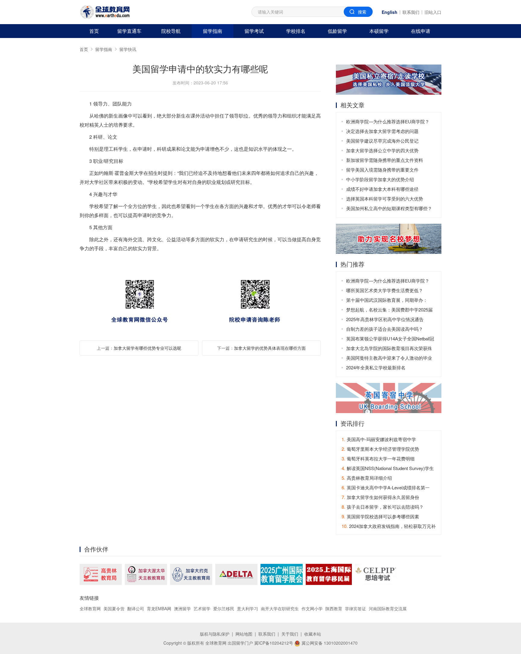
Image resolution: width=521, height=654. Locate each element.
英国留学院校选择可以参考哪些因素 (380, 516)
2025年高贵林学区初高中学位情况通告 (385, 319)
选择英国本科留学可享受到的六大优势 (384, 198)
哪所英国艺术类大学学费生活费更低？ (384, 290)
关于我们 (289, 634)
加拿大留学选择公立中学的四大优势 (382, 150)
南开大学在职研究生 (280, 608)
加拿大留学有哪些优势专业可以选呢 (147, 348)
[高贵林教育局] (101, 574)
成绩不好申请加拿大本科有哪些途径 (382, 189)
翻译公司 (135, 608)
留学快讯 (127, 49)
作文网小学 (312, 608)
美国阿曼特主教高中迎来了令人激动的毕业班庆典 (389, 359)
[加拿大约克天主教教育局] (191, 574)
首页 (94, 30)
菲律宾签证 (355, 608)
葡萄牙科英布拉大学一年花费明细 (378, 458)
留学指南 (212, 30)
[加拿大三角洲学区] (236, 574)
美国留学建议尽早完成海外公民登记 (382, 140)
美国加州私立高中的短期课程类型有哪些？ (389, 208)
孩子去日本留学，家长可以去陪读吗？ (383, 507)
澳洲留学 (182, 608)
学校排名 (295, 30)
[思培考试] (376, 574)
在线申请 (420, 30)
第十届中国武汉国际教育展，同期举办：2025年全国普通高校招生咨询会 (387, 301)
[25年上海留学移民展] (329, 574)
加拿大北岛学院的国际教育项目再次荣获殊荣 (389, 349)
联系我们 (411, 12)
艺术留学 (202, 608)
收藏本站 (312, 634)
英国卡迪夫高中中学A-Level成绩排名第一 (386, 487)
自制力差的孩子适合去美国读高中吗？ (384, 329)
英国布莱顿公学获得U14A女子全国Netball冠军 (390, 339)
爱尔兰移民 (223, 608)
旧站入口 (433, 12)
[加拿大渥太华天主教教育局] (146, 574)
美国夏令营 (114, 608)
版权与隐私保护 (214, 634)
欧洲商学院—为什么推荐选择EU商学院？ (387, 121)
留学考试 (254, 30)
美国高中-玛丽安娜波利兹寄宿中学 (379, 439)
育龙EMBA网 (159, 608)
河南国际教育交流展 (388, 608)
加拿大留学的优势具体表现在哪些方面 (270, 348)
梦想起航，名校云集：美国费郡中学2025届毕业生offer (389, 310)
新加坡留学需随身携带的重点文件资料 (384, 160)
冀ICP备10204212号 (273, 643)
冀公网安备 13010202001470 (329, 643)
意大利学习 (247, 608)
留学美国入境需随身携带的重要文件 (382, 169)
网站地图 (243, 634)
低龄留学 (337, 30)
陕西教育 (333, 608)
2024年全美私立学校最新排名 (376, 367)
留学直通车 (129, 30)
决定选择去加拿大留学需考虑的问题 (382, 131)
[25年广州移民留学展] (281, 574)
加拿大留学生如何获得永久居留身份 (380, 497)
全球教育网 (90, 608)
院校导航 (171, 30)
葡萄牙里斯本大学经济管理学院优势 (380, 449)
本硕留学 (379, 30)
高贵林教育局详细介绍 (367, 478)
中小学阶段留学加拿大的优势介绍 (380, 179)
